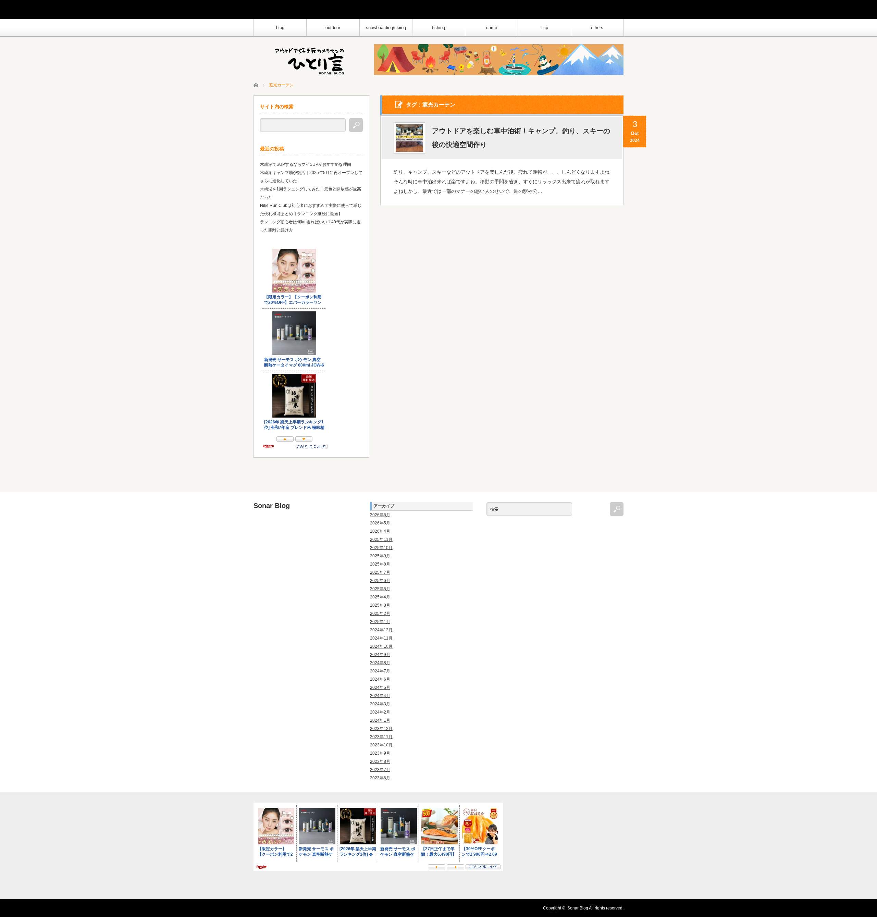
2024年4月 (380, 695)
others (597, 27)
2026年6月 (380, 514)
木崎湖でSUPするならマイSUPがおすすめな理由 (305, 164)
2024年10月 (381, 646)
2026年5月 (380, 523)
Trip (544, 27)
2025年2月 (380, 613)
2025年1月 (380, 621)
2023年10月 (381, 745)
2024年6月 (380, 679)
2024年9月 (380, 654)
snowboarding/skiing (386, 27)
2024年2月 (380, 712)
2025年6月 (380, 580)
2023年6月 (380, 778)
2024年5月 (380, 687)
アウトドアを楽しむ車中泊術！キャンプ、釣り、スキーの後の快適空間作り (521, 137)
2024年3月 (380, 704)
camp (491, 27)
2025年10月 (381, 547)
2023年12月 (381, 728)
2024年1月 (380, 720)
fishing (438, 27)
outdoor (332, 27)
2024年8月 (380, 662)
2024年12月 (381, 630)
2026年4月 (380, 531)
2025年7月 (380, 572)
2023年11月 (381, 736)
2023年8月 (380, 761)
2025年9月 (380, 556)
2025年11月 (381, 539)
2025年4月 (380, 597)
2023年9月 (380, 753)
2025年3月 (380, 605)
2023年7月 (380, 769)
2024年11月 (381, 638)
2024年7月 (380, 671)
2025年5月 (380, 588)
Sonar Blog (272, 505)
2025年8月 (380, 564)
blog (280, 27)
